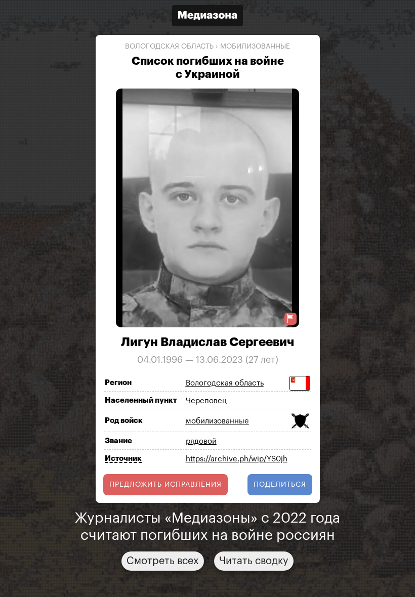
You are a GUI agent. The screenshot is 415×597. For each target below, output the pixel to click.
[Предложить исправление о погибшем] (290, 318)
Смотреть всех (163, 561)
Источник (123, 458)
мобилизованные (255, 46)
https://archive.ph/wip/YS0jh (236, 459)
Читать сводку (253, 561)
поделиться (280, 484)
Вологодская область (169, 46)
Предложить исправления (165, 484)
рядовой (201, 441)
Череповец (206, 401)
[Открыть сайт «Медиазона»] (207, 17)
